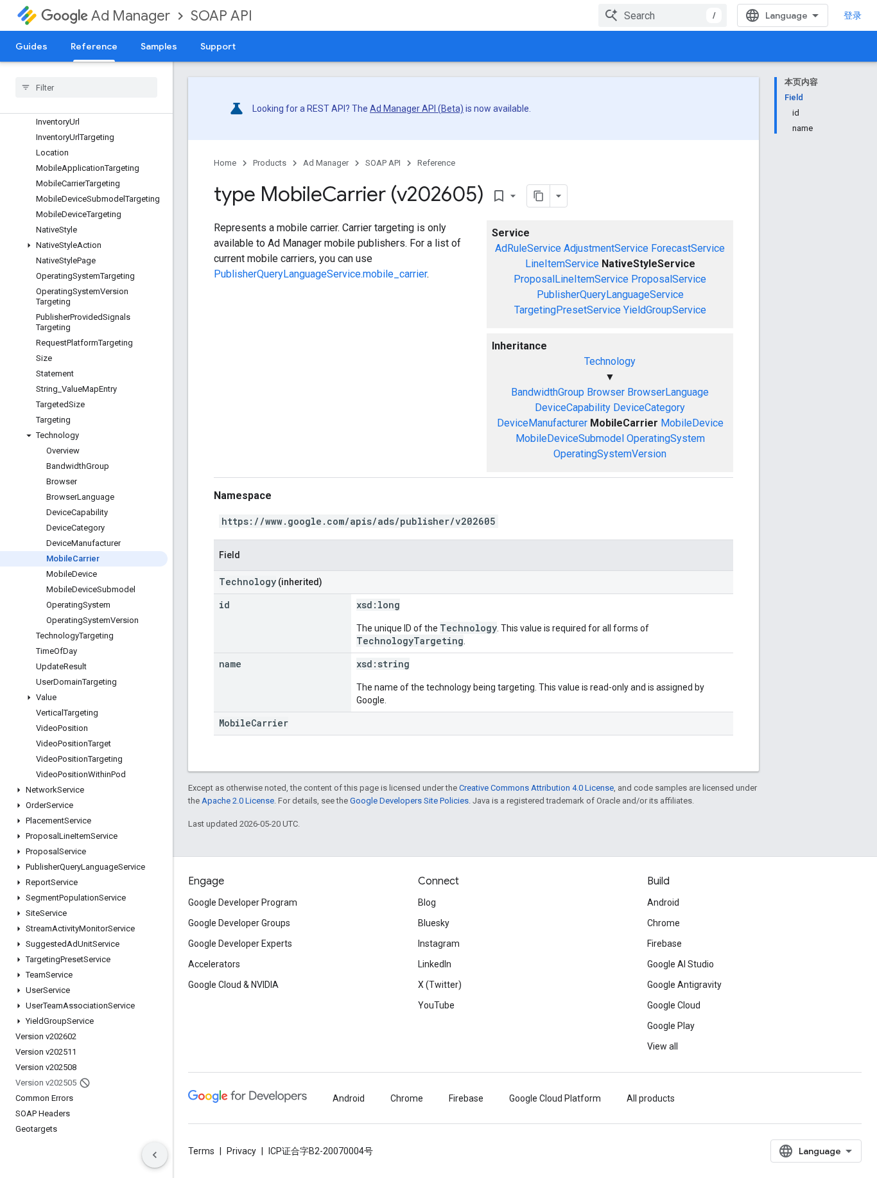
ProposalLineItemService (571, 279)
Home (225, 163)
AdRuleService (528, 248)
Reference (94, 46)
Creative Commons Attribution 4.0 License (536, 788)
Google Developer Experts (240, 943)
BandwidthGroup (547, 392)
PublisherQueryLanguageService (610, 294)
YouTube (436, 1005)
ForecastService (688, 248)
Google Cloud (673, 1005)
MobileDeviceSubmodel (570, 438)
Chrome (663, 923)
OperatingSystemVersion (609, 454)
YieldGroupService (664, 310)
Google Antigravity (684, 985)
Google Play (671, 1026)
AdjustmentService (606, 248)
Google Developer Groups (239, 923)
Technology (610, 361)
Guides (31, 46)
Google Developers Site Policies (409, 800)
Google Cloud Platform (555, 1098)
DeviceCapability (573, 407)
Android (663, 902)
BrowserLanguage (668, 392)
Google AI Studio (680, 964)
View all (662, 1046)
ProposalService (668, 279)
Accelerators (214, 964)
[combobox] (662, 15)
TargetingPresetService (567, 310)
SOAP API (221, 15)
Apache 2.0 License (238, 800)
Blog (427, 902)
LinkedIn (434, 964)
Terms (201, 1151)
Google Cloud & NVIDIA (233, 985)
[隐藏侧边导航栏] (155, 1155)
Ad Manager (130, 15)
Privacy (241, 1151)
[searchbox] (86, 87)
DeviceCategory (649, 407)
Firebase (664, 943)
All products (651, 1098)
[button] (84, 245)
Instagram (439, 943)
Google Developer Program (242, 902)
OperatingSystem (666, 438)
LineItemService (562, 264)
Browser (606, 392)
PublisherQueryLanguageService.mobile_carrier (320, 274)
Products (269, 163)
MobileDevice (692, 423)
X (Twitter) (440, 985)
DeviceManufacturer (542, 423)
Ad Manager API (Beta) (417, 108)
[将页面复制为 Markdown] (538, 196)
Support (218, 46)
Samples (159, 46)
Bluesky (433, 923)
